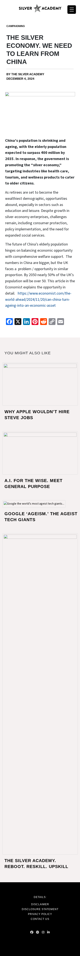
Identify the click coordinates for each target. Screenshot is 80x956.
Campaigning (15, 26)
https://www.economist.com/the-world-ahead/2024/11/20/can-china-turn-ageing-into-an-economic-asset (38, 299)
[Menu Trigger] (71, 9)
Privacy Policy (40, 914)
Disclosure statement (40, 909)
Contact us (40, 919)
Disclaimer (40, 904)
